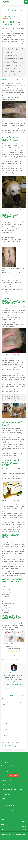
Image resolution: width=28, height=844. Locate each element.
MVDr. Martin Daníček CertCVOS (10, 805)
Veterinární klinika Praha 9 (19, 834)
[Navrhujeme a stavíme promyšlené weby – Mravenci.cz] (24, 835)
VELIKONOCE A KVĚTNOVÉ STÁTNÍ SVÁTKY (12, 789)
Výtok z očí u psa (6, 794)
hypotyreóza (18, 659)
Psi (14, 16)
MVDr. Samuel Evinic (7, 803)
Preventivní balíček (7, 792)
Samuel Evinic (7, 16)
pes (23, 659)
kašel (9, 612)
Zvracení (5, 600)
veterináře (13, 531)
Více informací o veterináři (17, 684)
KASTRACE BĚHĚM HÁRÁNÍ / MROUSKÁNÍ (16, 695)
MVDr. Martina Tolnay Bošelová (9, 810)
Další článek (23, 692)
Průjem (4, 601)
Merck (20, 307)
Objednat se (14, 775)
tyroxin (11, 661)
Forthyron (9, 457)
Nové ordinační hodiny (7, 787)
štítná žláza (5, 661)
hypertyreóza (10, 659)
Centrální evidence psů (7, 784)
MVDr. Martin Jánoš (7, 808)
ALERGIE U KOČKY (7, 691)
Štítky (3, 659)
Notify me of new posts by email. (11, 742)
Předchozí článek (5, 688)
